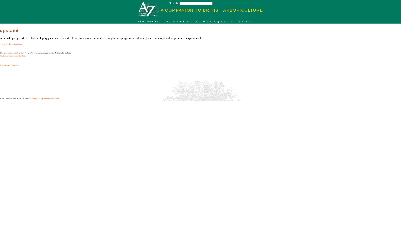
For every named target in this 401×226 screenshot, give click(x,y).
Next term (15, 65)
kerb (11, 44)
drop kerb (3, 44)
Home (141, 21)
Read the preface (6, 56)
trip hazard (18, 44)
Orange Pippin (36, 98)
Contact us (47, 98)
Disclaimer (56, 98)
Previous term (5, 65)
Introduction (152, 21)
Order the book (20, 56)
